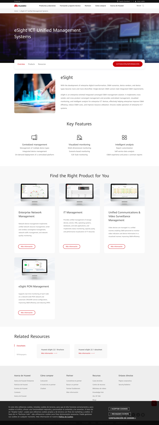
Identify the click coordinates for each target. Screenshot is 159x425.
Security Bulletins (124, 384)
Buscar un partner (72, 384)
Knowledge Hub (98, 392)
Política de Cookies (66, 417)
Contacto (17, 392)
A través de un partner (47, 384)
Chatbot (43, 388)
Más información (72, 392)
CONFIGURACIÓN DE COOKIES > (122, 418)
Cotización (44, 381)
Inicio (16, 11)
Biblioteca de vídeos (99, 388)
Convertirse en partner (74, 381)
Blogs (94, 400)
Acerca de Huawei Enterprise (24, 381)
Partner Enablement (73, 388)
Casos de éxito (97, 381)
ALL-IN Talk (96, 396)
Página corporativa (125, 381)
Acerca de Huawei (20, 396)
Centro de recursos (99, 384)
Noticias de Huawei (21, 384)
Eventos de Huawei (20, 388)
